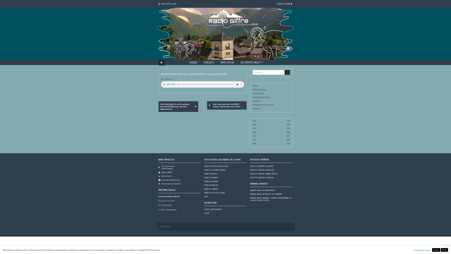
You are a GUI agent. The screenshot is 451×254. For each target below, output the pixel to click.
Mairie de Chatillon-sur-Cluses (216, 166)
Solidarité (256, 108)
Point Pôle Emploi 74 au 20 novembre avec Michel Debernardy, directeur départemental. (174, 106)
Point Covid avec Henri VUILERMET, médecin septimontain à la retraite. (227, 105)
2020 (254, 143)
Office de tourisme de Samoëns (262, 166)
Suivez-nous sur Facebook (171, 184)
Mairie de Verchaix (211, 181)
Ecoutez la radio (284, 4)
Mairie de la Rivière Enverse (215, 170)
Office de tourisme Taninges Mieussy (264, 174)
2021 (254, 140)
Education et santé (260, 89)
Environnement (258, 93)
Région (206, 213)
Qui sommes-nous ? (251, 62)
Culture (255, 86)
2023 (254, 132)
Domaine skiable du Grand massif (262, 190)
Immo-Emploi (227, 62)
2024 (254, 128)
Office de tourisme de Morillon (262, 170)
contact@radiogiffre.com (170, 180)
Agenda (193, 62)
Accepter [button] (436, 250)
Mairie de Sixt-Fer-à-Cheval (214, 193)
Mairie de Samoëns (211, 189)
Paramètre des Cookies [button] (422, 250)
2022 (254, 136)
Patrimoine (257, 101)
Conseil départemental (213, 209)
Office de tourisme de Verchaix (262, 177)
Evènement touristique (261, 97)
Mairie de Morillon (211, 185)
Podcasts (209, 62)
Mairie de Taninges (211, 177)
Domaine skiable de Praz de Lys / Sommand (266, 194)
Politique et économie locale (263, 105)
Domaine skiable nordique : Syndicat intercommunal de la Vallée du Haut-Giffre (271, 199)
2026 (254, 121)
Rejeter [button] (444, 250)
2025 (254, 124)
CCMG (206, 196)
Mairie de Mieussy (211, 174)
